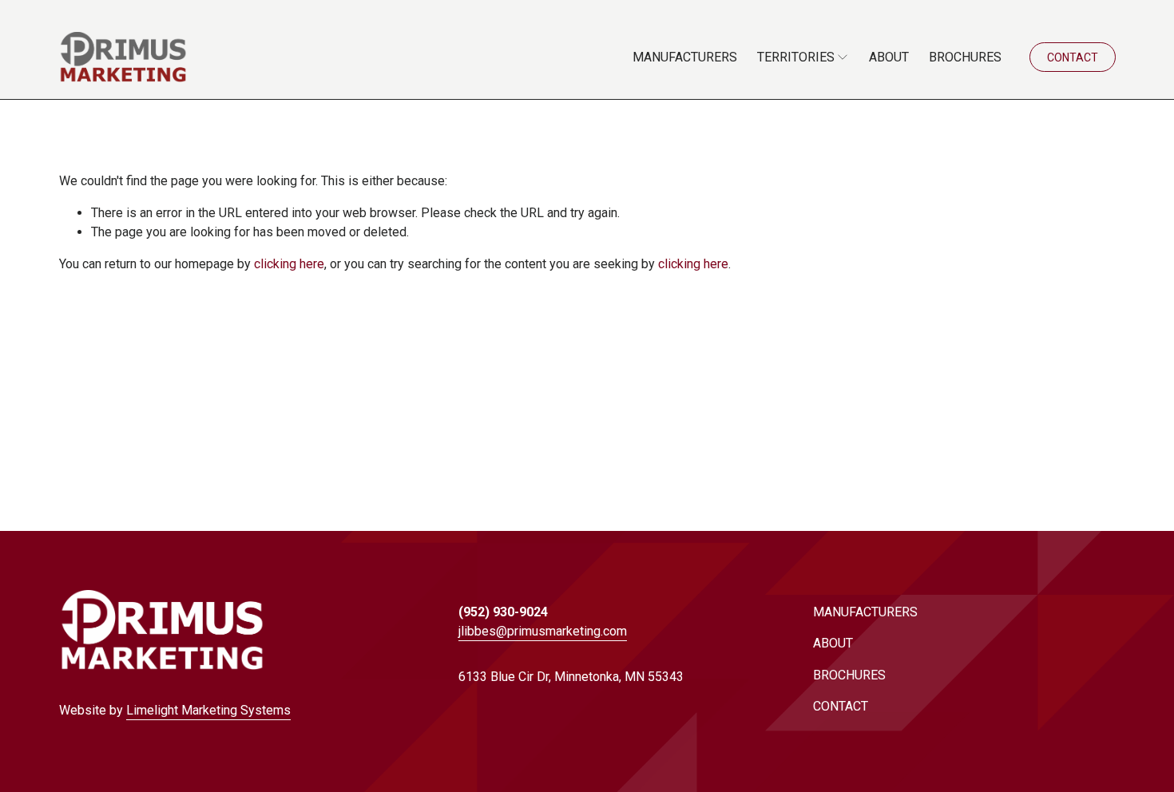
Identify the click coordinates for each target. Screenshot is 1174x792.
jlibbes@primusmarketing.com (542, 631)
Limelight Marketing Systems (208, 710)
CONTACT (1072, 57)
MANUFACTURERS (685, 57)
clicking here (289, 263)
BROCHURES (965, 57)
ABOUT (889, 57)
